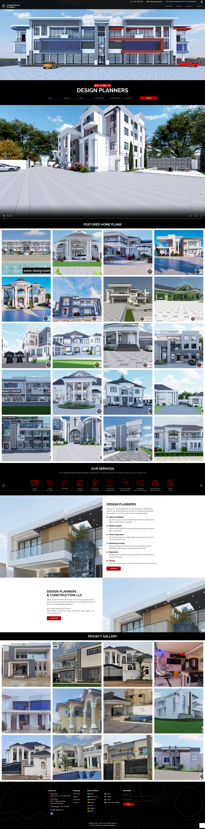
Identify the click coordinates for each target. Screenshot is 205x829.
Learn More (113, 568)
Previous (2, 40)
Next (202, 40)
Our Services (189, 6)
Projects (178, 6)
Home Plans (168, 6)
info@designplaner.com (155, 1)
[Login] (202, 1)
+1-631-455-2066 (138, 1)
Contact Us (200, 6)
